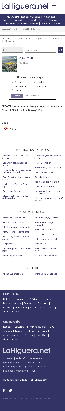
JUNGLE (26, 29)
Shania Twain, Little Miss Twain (46, 249)
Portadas (46, 23)
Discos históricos (36, 20)
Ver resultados (32, 96)
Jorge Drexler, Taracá (13, 243)
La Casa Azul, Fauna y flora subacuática (47, 192)
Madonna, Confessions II (15, 217)
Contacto (8, 358)
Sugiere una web (11, 362)
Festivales (10, 23)
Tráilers (18, 330)
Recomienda (36, 358)
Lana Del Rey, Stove (44, 172)
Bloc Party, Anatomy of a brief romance (48, 199)
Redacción (21, 358)
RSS (33, 370)
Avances (7, 330)
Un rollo (18, 90)
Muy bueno (42, 82)
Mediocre (41, 86)
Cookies (42, 366)
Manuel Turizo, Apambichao (16, 231)
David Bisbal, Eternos (45, 186)
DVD (52, 326)
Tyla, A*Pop (40, 243)
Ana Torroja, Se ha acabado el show (16, 249)
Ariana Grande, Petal (45, 229)
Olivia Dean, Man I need (46, 273)
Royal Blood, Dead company (48, 167)
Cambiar (30, 366)
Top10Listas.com (38, 379)
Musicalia (6, 29)
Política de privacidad (14, 366)
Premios (22, 23)
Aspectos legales (31, 362)
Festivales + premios (36, 330)
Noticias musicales (30, 16)
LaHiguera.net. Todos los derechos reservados (27, 398)
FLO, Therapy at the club (46, 239)
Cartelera (19, 326)
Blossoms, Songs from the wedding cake (15, 197)
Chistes (23, 379)
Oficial (12, 129)
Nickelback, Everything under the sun (48, 156)
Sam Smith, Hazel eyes (45, 234)
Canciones (54, 20)
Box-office (41, 335)
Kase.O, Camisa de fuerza (47, 255)
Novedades (49, 16)
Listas (57, 23)
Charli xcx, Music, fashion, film (17, 227)
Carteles (28, 335)
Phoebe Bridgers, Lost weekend (45, 223)
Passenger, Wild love (13, 191)
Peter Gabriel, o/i (43, 162)
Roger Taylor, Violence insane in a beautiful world (16, 171)
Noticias (7, 299)
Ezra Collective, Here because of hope (16, 178)
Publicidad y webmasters (15, 370)
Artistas (34, 23)
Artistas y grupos (23, 307)
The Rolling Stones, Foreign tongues (15, 237)
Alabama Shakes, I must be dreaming (15, 156)
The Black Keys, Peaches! (47, 217)
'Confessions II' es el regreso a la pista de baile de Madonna (32, 39)
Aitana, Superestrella (13, 273)
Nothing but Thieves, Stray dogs (15, 185)
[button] (54, 6)
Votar (17, 95)
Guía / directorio (11, 311)
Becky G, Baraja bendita (14, 222)
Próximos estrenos (37, 326)
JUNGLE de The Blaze (22, 110)
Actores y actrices (12, 335)
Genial (18, 82)
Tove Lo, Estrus (42, 177)
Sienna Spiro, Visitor (12, 255)
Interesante (20, 86)
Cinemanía (11, 322)
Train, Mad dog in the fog (47, 181)
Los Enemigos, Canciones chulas (14, 164)
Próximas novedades (13, 20)
